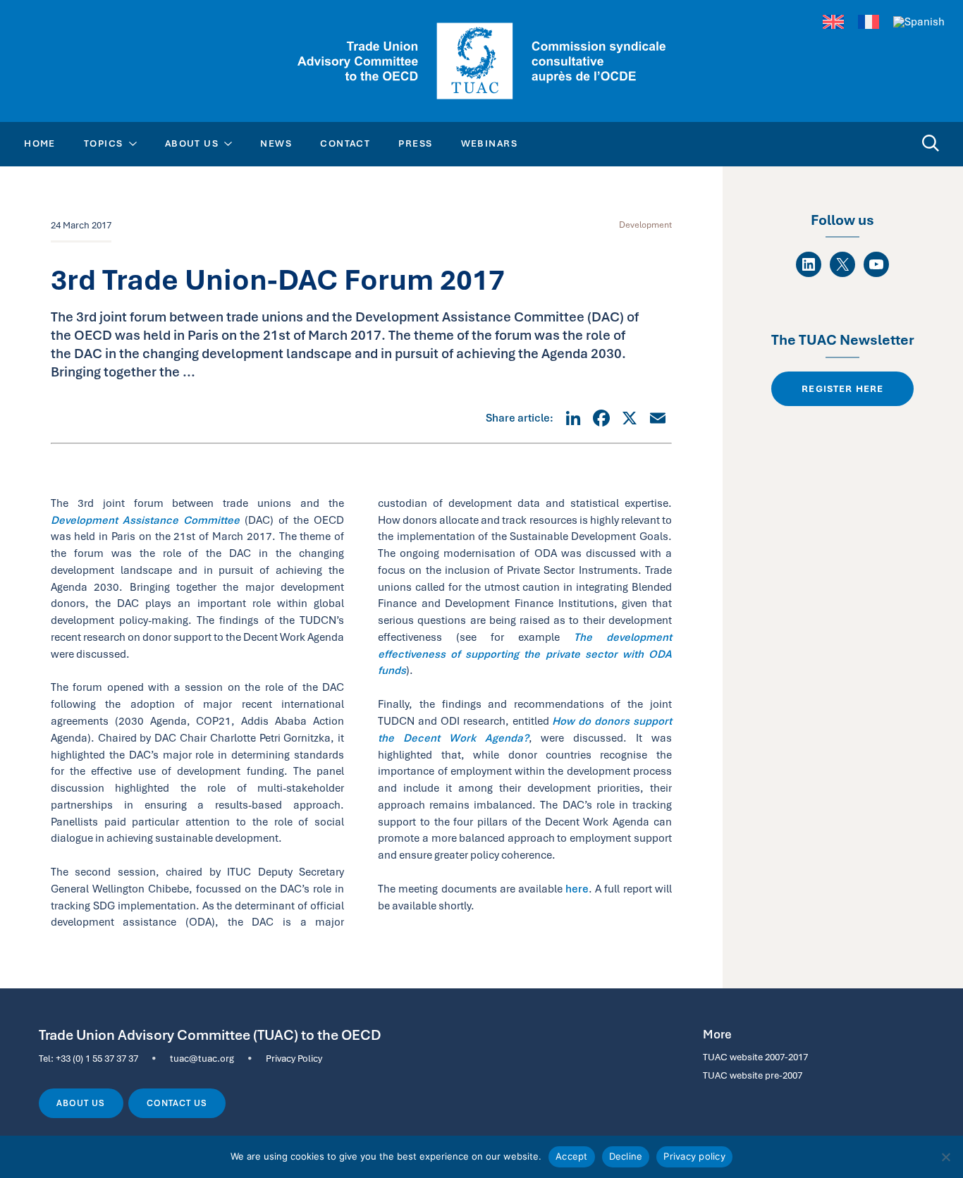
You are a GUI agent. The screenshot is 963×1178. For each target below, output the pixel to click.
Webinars (489, 143)
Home (40, 143)
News (276, 143)
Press (415, 143)
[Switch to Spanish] (919, 22)
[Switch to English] (833, 22)
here (577, 888)
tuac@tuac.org (202, 1058)
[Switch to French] (868, 22)
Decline (626, 1156)
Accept (572, 1156)
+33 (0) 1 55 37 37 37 (97, 1058)
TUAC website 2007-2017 (755, 1056)
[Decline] (945, 1157)
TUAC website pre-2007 (752, 1075)
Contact (345, 143)
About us (80, 1103)
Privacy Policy (294, 1058)
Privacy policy (694, 1156)
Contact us (177, 1103)
